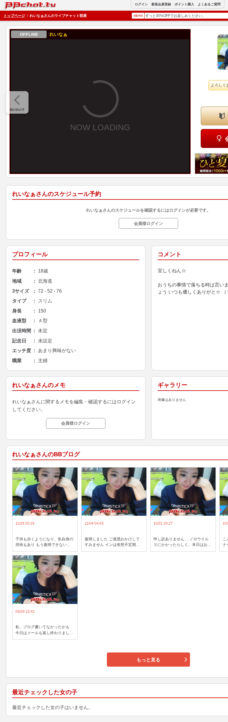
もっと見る (148, 659)
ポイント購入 (184, 4)
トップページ (14, 16)
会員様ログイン (148, 223)
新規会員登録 (161, 4)
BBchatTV (17, 4)
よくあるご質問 (209, 4)
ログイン (141, 4)
